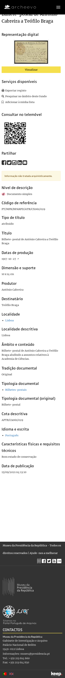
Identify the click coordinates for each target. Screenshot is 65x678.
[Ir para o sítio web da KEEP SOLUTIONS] (56, 674)
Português (11, 435)
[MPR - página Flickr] (59, 560)
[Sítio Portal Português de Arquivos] (19, 614)
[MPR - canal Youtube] (54, 560)
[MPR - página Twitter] (49, 560)
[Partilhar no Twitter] (9, 162)
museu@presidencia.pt (35, 653)
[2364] (31, 52)
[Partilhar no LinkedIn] (20, 162)
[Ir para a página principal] (18, 7)
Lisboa (9, 320)
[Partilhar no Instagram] (14, 162)
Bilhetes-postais (16, 389)
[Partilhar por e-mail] (25, 162)
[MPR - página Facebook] (44, 560)
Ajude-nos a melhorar (44, 553)
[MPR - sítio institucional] (39, 560)
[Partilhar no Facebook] (4, 162)
